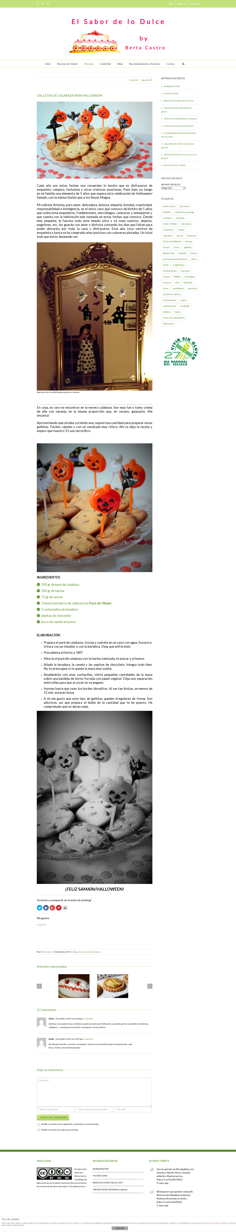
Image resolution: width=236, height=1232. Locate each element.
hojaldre (182, 253)
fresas (177, 247)
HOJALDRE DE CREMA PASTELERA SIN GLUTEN (178, 135)
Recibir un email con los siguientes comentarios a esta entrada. (70, 1124)
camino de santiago (184, 212)
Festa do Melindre (172, 241)
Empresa (191, 235)
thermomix (168, 323)
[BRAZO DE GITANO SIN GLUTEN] (73, 986)
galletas (188, 247)
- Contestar (88, 1018)
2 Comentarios (94, 952)
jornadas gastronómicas (175, 259)
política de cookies (210, 1223)
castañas (180, 218)
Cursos (170, 63)
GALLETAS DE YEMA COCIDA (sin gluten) (177, 146)
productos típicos (172, 294)
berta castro (169, 206)
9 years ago (162, 1183)
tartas (178, 311)
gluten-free (168, 253)
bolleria (167, 212)
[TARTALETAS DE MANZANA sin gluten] (112, 986)
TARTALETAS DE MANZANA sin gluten (176, 110)
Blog (120, 63)
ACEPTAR (119, 1228)
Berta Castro (46, 952)
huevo (194, 253)
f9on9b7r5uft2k (171, 93)
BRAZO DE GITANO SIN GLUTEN (179, 100)
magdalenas (179, 265)
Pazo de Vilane (99, 603)
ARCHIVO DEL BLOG (170, 184)
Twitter (43, 3)
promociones (169, 300)
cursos (180, 235)
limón (166, 265)
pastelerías (178, 288)
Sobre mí (181, 3)
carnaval (167, 218)
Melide (177, 276)
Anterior (135, 80)
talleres (167, 311)
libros (194, 259)
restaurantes (169, 306)
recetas (81, 952)
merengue (190, 276)
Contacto (194, 3)
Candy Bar (105, 63)
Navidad (188, 282)
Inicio (171, 3)
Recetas (88, 63)
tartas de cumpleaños (174, 317)
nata (177, 282)
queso (184, 300)
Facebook (37, 3)
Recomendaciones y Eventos (144, 63)
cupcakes (167, 235)
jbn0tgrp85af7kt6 (172, 86)
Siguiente (145, 80)
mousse (167, 282)
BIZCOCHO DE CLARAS (174, 165)
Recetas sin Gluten (67, 63)
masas (166, 276)
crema (181, 229)
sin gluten (185, 306)
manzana (185, 270)
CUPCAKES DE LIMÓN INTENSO (178, 126)
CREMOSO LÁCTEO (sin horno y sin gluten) (179, 156)
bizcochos (185, 206)
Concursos (168, 229)
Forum (166, 247)
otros (166, 288)
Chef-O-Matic (170, 223)
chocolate (186, 223)
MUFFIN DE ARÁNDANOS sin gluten (180, 118)
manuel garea (170, 270)
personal (192, 288)
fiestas (189, 241)
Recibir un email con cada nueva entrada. (60, 1129)
